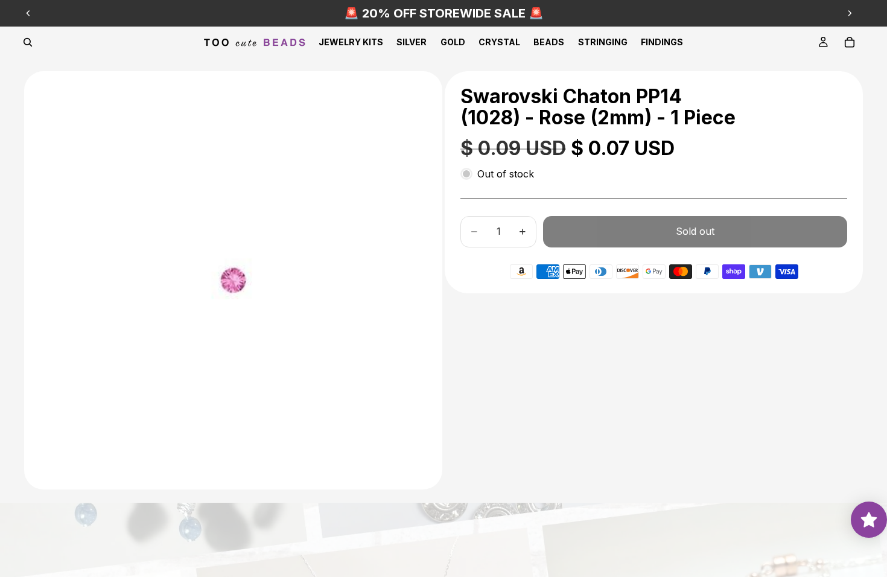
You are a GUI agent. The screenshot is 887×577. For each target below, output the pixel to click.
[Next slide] (849, 13)
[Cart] (849, 42)
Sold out (695, 231)
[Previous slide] (28, 13)
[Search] (27, 42)
